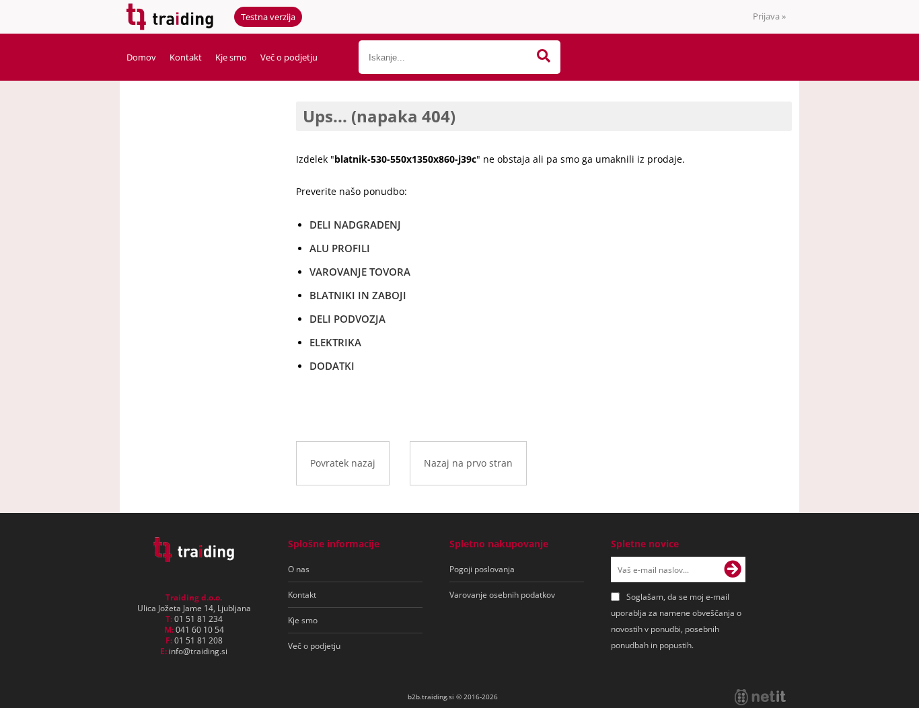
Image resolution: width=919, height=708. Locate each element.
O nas (298, 569)
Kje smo (231, 57)
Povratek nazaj (342, 463)
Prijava (769, 16)
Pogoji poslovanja (482, 569)
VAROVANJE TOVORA (359, 271)
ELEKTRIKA (335, 342)
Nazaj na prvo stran (468, 463)
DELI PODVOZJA (347, 318)
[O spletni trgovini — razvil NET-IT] (760, 697)
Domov (141, 57)
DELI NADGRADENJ (355, 224)
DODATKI (332, 365)
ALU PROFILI (339, 248)
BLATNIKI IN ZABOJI (357, 295)
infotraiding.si (198, 651)
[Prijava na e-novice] (732, 569)
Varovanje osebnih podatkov (502, 594)
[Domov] (193, 558)
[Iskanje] (543, 57)
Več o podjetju (289, 57)
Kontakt (186, 57)
